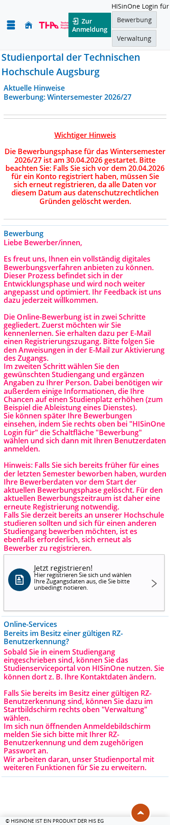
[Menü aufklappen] (11, 25)
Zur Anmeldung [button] (89, 25)
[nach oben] (140, 812)
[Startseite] (28, 25)
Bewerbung (134, 19)
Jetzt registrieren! (82, 577)
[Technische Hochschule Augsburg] (57, 24)
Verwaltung (134, 38)
